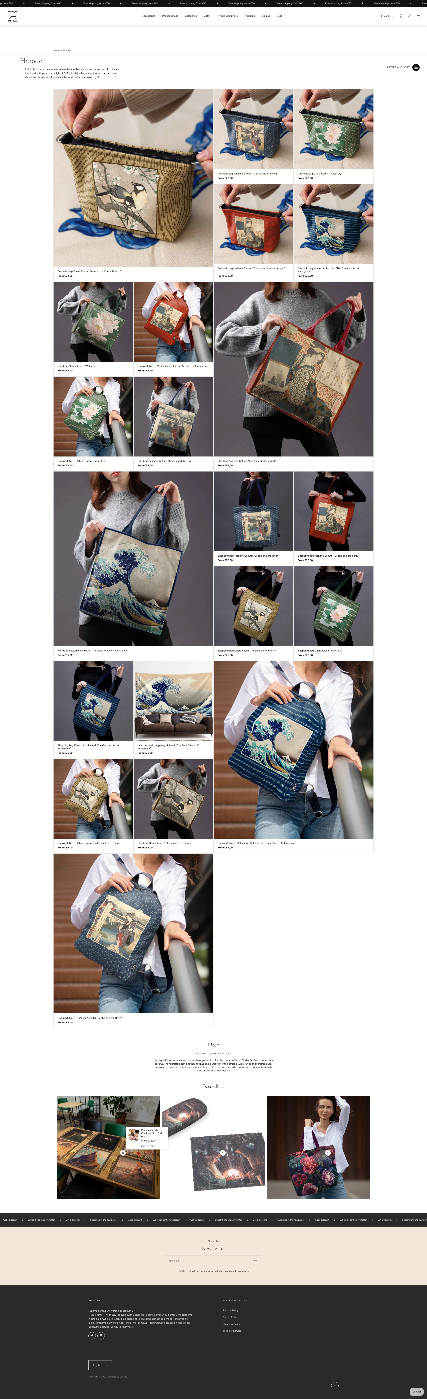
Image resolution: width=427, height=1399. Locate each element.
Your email (174, 1260)
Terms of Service (232, 1330)
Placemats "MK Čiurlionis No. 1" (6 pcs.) (151, 1133)
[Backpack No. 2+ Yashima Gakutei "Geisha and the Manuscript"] (173, 322)
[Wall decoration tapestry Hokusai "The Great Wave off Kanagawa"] (173, 701)
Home (56, 50)
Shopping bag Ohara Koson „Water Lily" (320, 650)
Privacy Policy (230, 1310)
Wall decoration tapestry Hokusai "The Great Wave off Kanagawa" (168, 747)
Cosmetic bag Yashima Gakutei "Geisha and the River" (248, 173)
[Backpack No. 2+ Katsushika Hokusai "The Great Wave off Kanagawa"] (293, 750)
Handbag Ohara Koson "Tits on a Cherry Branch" (165, 843)
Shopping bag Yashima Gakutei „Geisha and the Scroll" (328, 555)
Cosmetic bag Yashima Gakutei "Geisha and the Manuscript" (251, 268)
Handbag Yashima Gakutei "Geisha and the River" (165, 461)
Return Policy (230, 1317)
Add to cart (147, 1146)
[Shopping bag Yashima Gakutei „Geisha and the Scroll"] (333, 511)
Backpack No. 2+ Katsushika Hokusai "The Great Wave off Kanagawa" (257, 843)
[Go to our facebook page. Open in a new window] (92, 1335)
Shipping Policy (231, 1324)
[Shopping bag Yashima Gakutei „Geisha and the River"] (253, 511)
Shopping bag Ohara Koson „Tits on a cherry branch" (247, 650)
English (385, 16)
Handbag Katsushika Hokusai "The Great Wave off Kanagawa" (93, 650)
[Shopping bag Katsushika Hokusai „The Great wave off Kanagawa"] (93, 701)
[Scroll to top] (335, 1385)
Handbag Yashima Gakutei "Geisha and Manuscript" (247, 461)
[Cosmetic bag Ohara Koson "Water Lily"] (333, 129)
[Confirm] (257, 1260)
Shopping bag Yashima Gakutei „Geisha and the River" (248, 555)
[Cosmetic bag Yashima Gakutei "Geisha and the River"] (253, 129)
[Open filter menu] (416, 67)
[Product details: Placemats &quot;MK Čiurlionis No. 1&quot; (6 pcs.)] (123, 1153)
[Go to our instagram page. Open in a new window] (101, 1335)
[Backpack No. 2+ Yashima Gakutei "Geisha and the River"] (133, 933)
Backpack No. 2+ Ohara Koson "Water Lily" (82, 461)
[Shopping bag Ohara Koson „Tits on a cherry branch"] (253, 606)
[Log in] (400, 16)
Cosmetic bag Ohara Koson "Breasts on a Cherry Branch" (89, 271)
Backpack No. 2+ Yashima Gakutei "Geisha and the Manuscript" (173, 366)
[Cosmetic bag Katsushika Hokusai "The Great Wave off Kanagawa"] (333, 224)
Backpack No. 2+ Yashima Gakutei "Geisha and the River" (90, 1018)
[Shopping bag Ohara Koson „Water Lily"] (333, 606)
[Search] (409, 16)
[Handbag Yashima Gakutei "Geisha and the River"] (173, 416)
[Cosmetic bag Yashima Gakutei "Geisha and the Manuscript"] (253, 224)
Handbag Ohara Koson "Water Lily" (78, 366)
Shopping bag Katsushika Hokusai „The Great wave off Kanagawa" (88, 747)
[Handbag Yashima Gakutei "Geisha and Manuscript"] (293, 369)
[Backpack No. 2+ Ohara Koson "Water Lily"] (93, 416)
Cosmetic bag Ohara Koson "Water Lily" (320, 173)
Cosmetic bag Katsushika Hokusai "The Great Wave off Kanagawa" (328, 270)
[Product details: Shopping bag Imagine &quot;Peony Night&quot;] (328, 1153)
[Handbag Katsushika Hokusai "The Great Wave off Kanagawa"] (133, 559)
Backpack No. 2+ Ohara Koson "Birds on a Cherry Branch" (90, 843)
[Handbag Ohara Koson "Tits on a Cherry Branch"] (173, 799)
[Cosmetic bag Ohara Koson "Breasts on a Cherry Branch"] (133, 178)
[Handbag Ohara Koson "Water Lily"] (93, 322)
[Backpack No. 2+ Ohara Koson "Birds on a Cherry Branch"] (93, 799)
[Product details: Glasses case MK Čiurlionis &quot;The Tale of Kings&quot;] (223, 1153)
